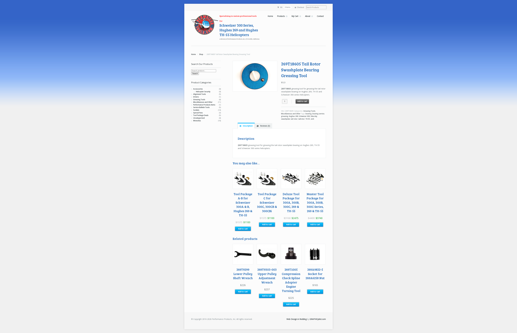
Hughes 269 (293, 116)
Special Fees (198, 113)
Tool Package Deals (200, 115)
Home (270, 16)
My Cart (294, 16)
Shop (201, 54)
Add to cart (302, 101)
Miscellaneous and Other (290, 114)
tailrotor (301, 119)
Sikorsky (314, 116)
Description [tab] (247, 126)
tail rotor (294, 119)
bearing (308, 114)
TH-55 (307, 119)
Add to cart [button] (243, 228)
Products (281, 16)
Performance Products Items (204, 105)
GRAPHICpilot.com (318, 319)
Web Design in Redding (297, 319)
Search (195, 74)
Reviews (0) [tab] (265, 126)
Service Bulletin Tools (201, 107)
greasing (284, 116)
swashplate (285, 119)
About (307, 16)
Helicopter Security (203, 91)
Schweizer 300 (304, 116)
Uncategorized (199, 118)
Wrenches (197, 121)
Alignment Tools (199, 94)
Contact (320, 16)
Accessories (198, 89)
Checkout (300, 7)
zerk (312, 119)
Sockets (196, 110)
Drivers (196, 97)
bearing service (318, 114)
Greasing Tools (309, 111)
